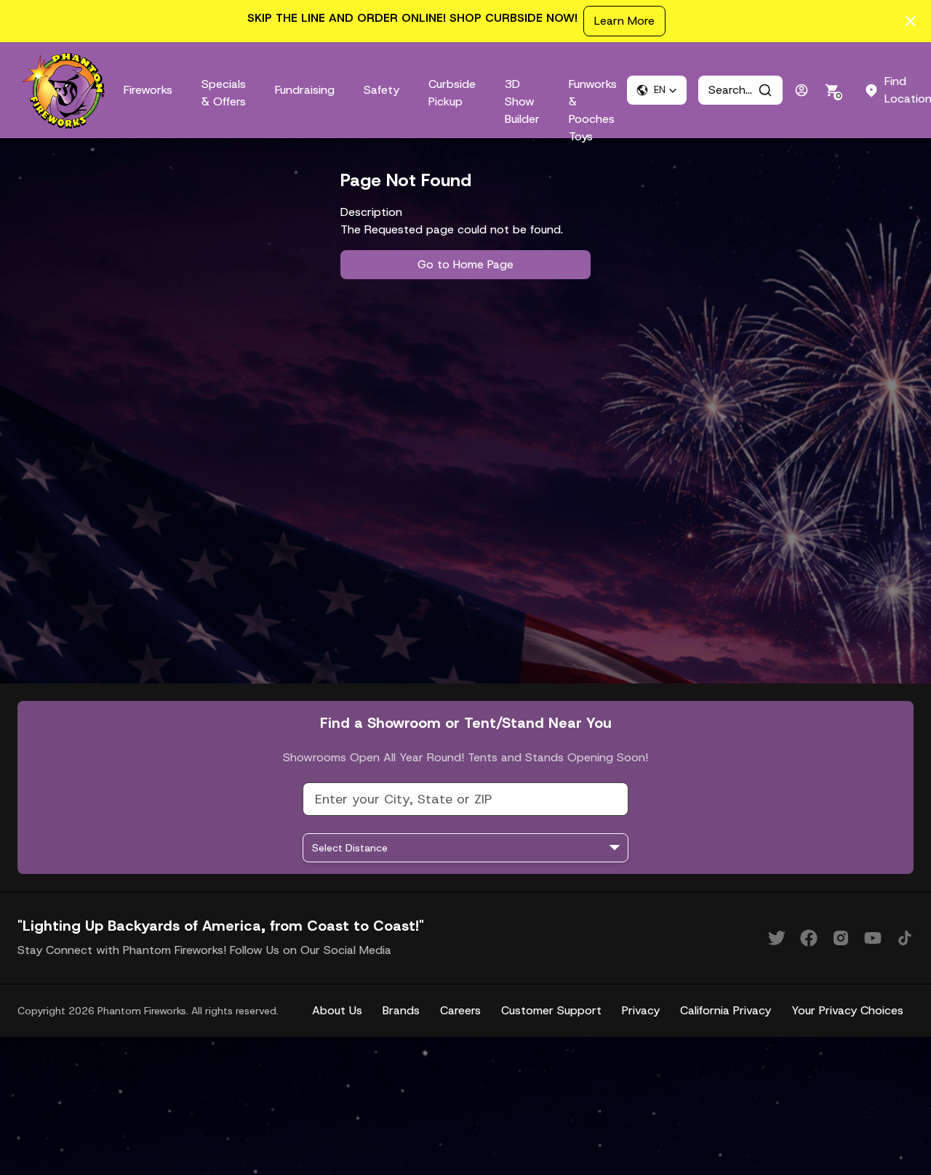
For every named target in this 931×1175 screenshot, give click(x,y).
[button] (656, 90)
